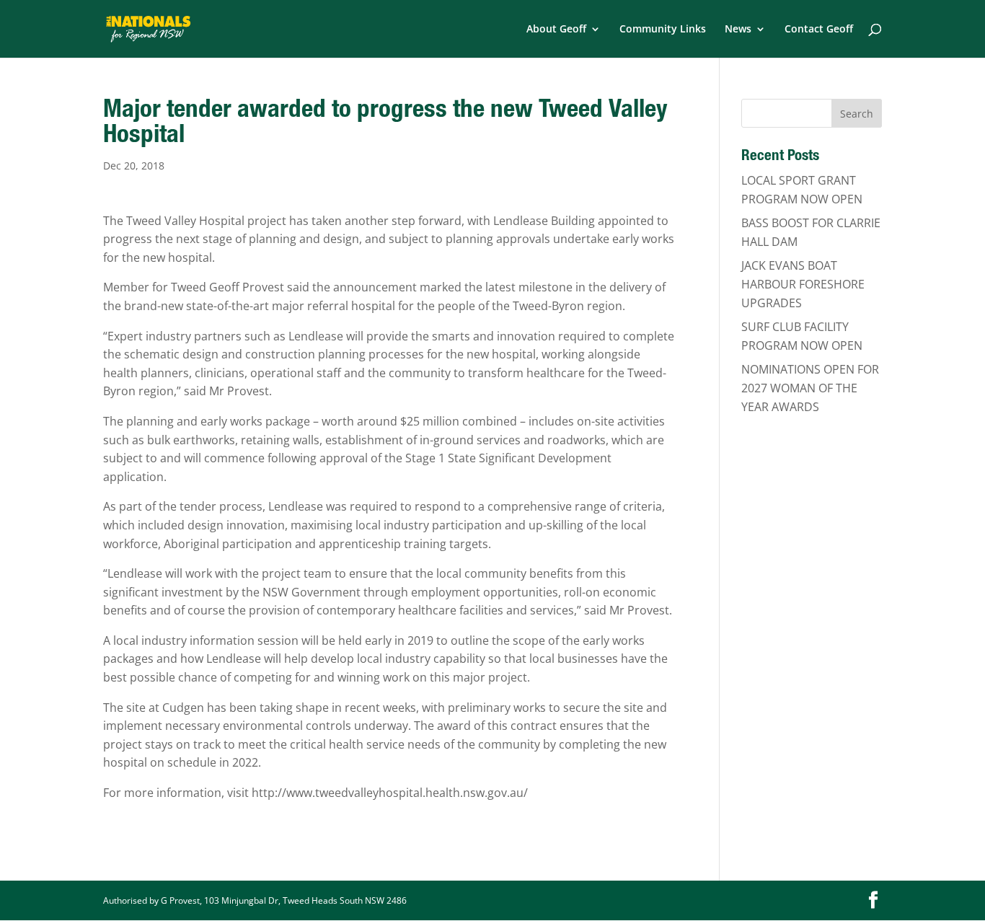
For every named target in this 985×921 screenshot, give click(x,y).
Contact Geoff (819, 29)
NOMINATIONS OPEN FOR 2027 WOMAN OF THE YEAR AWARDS (810, 387)
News (738, 29)
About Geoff (556, 29)
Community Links (662, 29)
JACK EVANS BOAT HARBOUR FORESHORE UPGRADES (803, 283)
